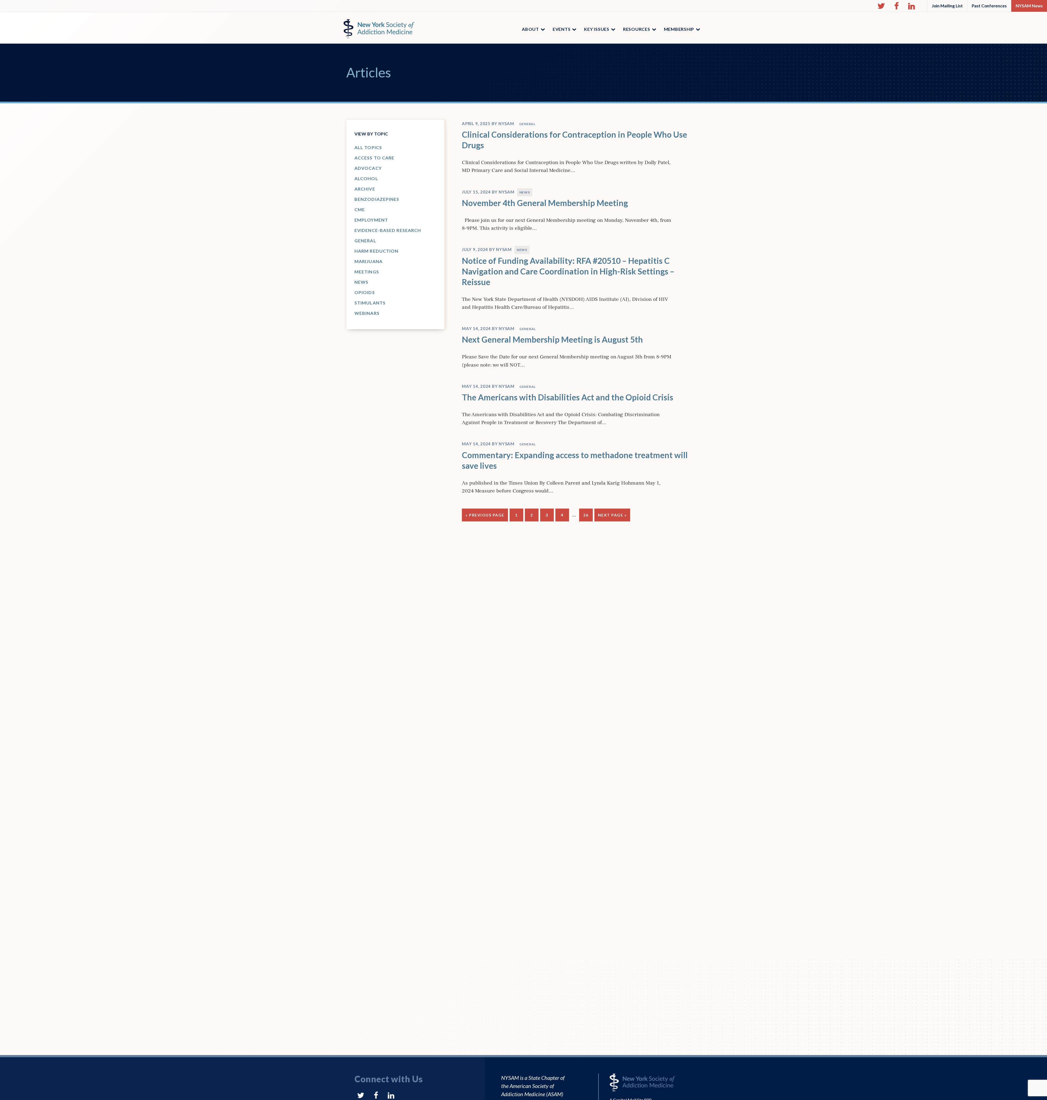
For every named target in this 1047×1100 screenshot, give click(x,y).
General (365, 240)
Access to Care (374, 157)
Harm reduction (376, 250)
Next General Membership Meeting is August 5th (552, 339)
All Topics (368, 147)
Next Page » (612, 516)
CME (359, 209)
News (361, 282)
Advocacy (368, 168)
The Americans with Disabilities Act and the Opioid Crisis (567, 397)
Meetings (366, 271)
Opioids (364, 292)
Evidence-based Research (387, 230)
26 (588, 514)
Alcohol (366, 178)
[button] (881, 6)
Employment (371, 219)
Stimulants (370, 302)
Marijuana (368, 261)
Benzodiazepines (376, 199)
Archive (364, 188)
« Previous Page (484, 516)
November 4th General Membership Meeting (545, 203)
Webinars (367, 313)
